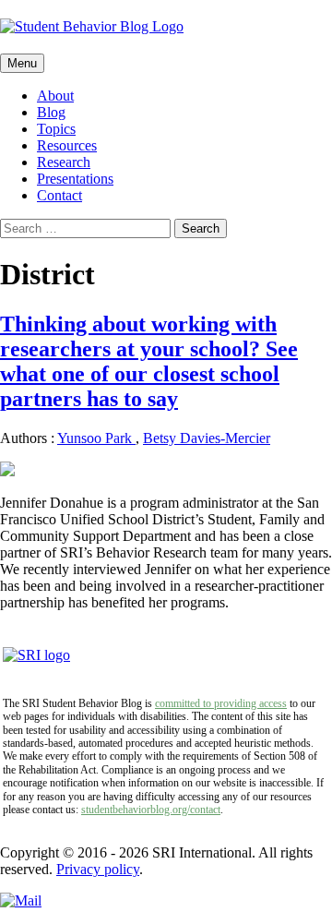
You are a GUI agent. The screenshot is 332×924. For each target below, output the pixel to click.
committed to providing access (221, 703)
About (55, 95)
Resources (67, 145)
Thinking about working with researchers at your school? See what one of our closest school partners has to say (149, 361)
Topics (56, 129)
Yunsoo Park (96, 438)
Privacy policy (97, 869)
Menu (22, 63)
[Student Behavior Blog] (166, 27)
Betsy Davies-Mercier (206, 438)
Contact (59, 195)
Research (63, 162)
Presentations (75, 178)
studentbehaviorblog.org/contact (150, 809)
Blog (51, 112)
